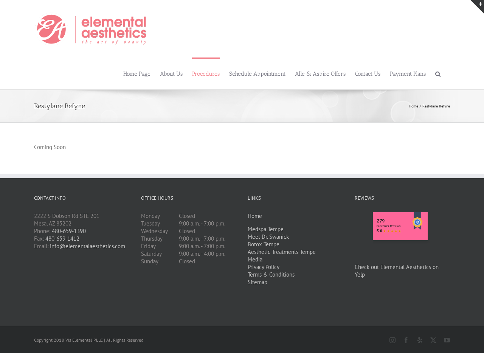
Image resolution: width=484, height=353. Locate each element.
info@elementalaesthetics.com (87, 246)
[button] (438, 73)
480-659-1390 (69, 231)
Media (255, 259)
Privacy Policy (263, 267)
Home (255, 215)
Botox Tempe (263, 244)
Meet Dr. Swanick (268, 236)
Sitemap (257, 282)
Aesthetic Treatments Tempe (282, 251)
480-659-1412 (62, 238)
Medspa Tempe (266, 229)
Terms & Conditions (271, 274)
